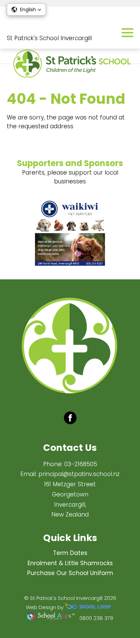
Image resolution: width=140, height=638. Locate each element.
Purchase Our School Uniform (70, 573)
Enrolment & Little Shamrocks (70, 563)
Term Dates (70, 553)
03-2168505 (80, 464)
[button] (26, 9)
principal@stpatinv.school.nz (79, 474)
